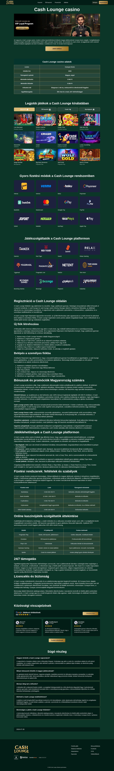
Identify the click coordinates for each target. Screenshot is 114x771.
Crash (66, 109)
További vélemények (57, 640)
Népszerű (23, 109)
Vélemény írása (90, 613)
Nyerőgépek (88, 109)
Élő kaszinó (44, 109)
